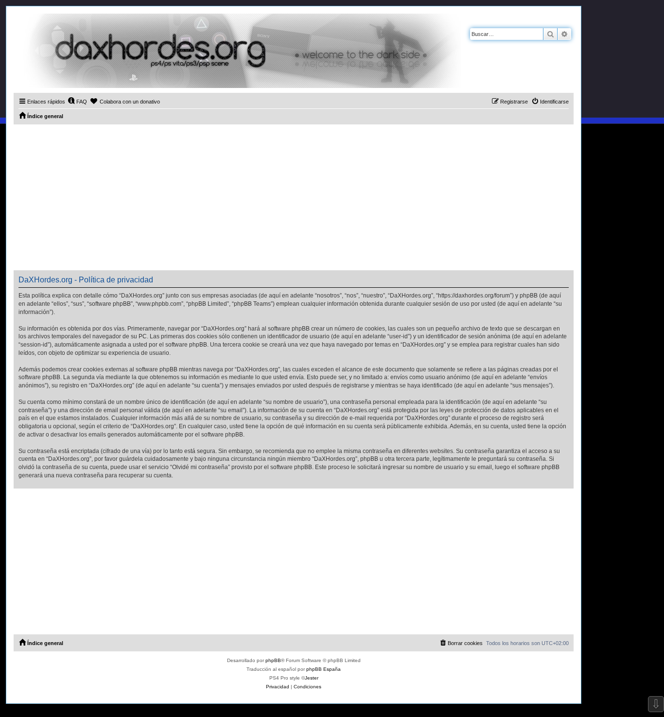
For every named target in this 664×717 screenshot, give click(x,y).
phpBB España (323, 669)
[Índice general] (237, 51)
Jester (311, 678)
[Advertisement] (294, 197)
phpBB (273, 660)
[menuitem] (77, 101)
